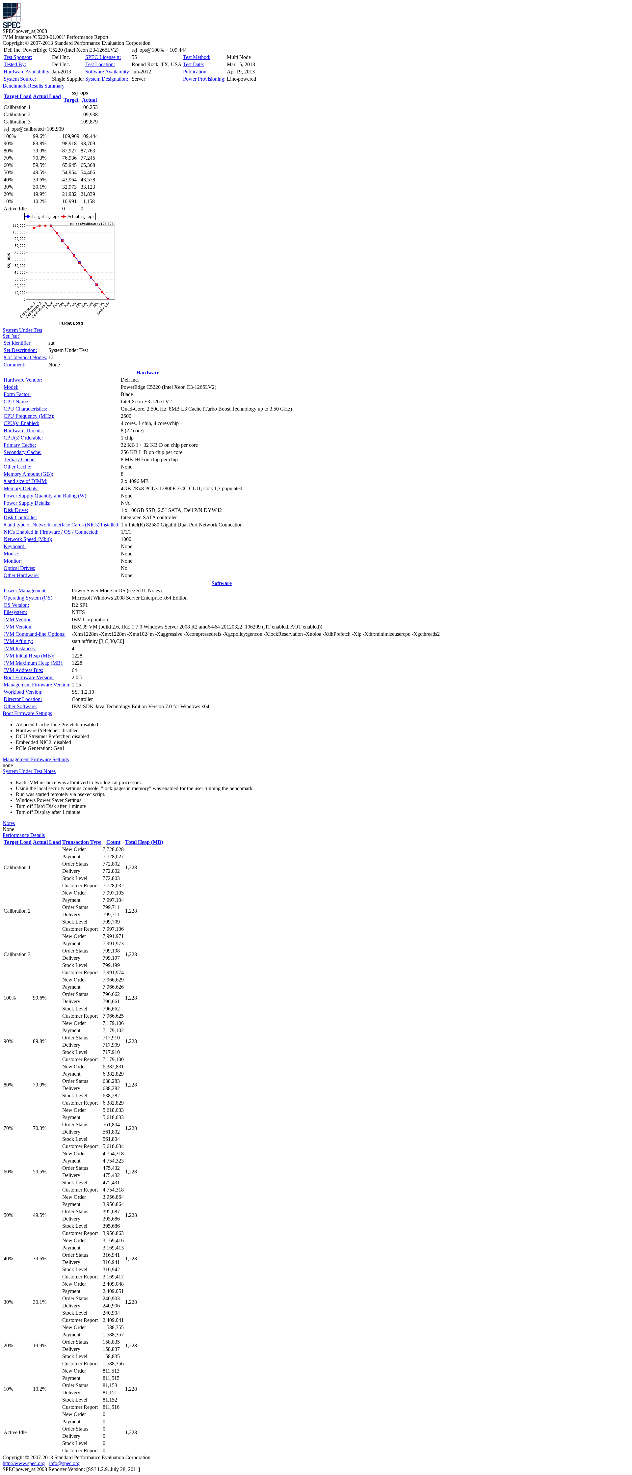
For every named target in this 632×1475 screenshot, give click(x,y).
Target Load (18, 96)
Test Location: (100, 64)
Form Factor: (17, 394)
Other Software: (20, 706)
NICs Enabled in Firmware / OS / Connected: (51, 532)
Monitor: (13, 561)
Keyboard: (15, 546)
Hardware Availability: (27, 71)
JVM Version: (18, 627)
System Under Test (22, 330)
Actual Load (47, 96)
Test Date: (193, 64)
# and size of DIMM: (25, 481)
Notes (9, 823)
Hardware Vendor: (23, 380)
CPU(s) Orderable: (23, 438)
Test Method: (196, 57)
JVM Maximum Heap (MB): (34, 663)
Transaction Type (81, 842)
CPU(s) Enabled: (21, 423)
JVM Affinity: (18, 641)
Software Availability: (107, 71)
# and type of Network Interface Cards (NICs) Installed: (61, 524)
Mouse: (11, 553)
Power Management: (25, 590)
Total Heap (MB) (144, 842)
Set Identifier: (18, 343)
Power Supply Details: (27, 503)
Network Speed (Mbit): (28, 539)
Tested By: (15, 64)
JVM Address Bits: (23, 670)
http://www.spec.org (24, 1463)
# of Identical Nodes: (25, 357)
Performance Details (24, 835)
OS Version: (16, 605)
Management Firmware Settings (36, 759)
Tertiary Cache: (20, 459)
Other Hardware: (21, 575)
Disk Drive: (16, 510)
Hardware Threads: (24, 430)
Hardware (147, 372)
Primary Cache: (20, 445)
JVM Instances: (20, 648)
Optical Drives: (19, 568)
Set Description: (20, 350)
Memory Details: (21, 488)
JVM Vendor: (18, 619)
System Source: (20, 79)
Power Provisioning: (204, 79)
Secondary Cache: (22, 452)
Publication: (195, 71)
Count (113, 842)
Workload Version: (23, 692)
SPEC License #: (103, 57)
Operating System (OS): (29, 598)
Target (71, 100)
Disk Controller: (20, 517)
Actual (89, 100)
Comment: (14, 364)
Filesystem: (15, 612)
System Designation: (106, 79)
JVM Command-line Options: (35, 634)
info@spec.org (64, 1463)
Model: (11, 387)
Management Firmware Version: (37, 684)
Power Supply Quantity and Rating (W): (46, 495)
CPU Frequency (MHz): (29, 416)
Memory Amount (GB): (28, 474)
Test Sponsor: (18, 57)
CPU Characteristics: (25, 409)
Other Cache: (17, 466)
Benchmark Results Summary (34, 86)
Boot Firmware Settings (27, 713)
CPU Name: (16, 401)
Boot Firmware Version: (29, 677)
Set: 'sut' (11, 336)
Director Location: (23, 699)
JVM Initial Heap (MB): (29, 655)
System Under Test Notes (29, 771)
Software (222, 583)
